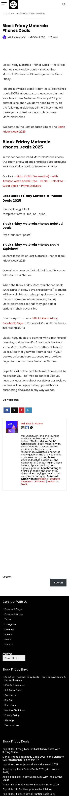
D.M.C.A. (9, 700)
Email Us (9, 644)
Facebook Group (14, 614)
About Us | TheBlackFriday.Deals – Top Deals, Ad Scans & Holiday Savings (35, 678)
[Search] (64, 4)
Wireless (41, 13)
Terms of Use (12, 725)
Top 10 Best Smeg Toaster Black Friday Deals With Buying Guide (31, 750)
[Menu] (4, 4)
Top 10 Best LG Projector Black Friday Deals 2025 (30, 764)
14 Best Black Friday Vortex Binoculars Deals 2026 (31, 784)
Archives (7, 653)
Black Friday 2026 (26, 13)
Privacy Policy (12, 715)
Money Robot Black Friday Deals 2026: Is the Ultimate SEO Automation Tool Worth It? (33, 758)
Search (7, 576)
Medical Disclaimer (15, 710)
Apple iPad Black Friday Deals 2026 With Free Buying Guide (32, 778)
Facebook (54, 478)
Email (24, 484)
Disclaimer (10, 705)
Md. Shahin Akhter (16, 37)
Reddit (51, 481)
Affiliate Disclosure (14, 685)
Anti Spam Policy (13, 690)
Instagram (27, 481)
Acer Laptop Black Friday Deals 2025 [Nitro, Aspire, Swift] (31, 770)
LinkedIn (42, 478)
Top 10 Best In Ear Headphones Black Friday (27, 789)
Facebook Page (13, 609)
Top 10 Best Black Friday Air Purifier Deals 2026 (29, 794)
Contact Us (10, 695)
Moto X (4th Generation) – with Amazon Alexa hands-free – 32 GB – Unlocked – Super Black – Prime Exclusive (34, 181)
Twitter (8, 619)
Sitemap (9, 720)
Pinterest (40, 481)
